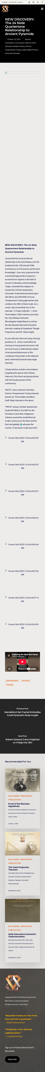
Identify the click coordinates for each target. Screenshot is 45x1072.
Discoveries (19, 43)
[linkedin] (38, 2)
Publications (14, 799)
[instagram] (42, 2)
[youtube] (33, 2)
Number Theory (19, 46)
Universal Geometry (12, 53)
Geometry (26, 681)
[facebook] (29, 2)
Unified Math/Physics (30, 50)
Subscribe (12, 1059)
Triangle (9, 685)
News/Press (26, 796)
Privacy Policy (23, 1004)
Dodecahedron (12, 681)
